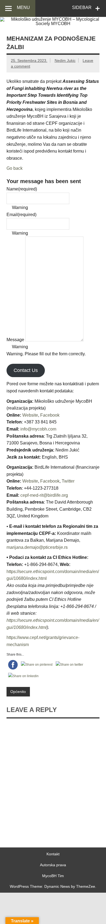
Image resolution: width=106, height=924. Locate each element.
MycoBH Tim (53, 876)
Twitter (68, 481)
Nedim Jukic (65, 60)
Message (15, 340)
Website (30, 415)
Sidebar (82, 7)
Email (21, 214)
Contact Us (26, 370)
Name (22, 189)
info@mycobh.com (38, 429)
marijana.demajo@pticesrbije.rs (37, 547)
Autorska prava (53, 865)
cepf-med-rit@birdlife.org (44, 495)
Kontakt (53, 854)
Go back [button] (15, 168)
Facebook (50, 415)
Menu (23, 7)
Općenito (18, 691)
